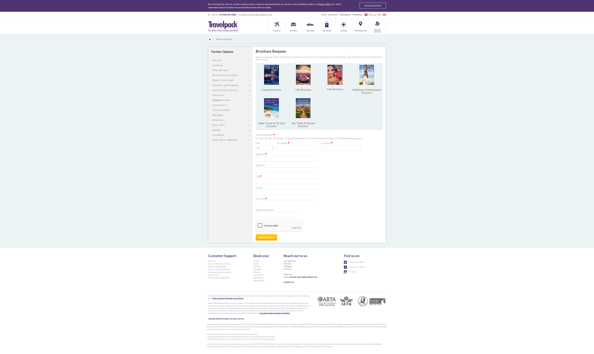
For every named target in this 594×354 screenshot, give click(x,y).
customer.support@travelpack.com (255, 14)
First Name (282, 143)
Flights (256, 261)
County (259, 187)
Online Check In (219, 105)
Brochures (332, 15)
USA (270, 138)
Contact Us (217, 65)
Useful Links (217, 95)
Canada (279, 138)
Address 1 (260, 154)
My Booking (357, 15)
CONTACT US (289, 282)
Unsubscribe (218, 135)
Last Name (326, 143)
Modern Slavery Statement (224, 140)
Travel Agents (344, 15)
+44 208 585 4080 (227, 14)
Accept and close (373, 5)
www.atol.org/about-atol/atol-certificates (275, 313)
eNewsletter (218, 115)
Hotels (256, 264)
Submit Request (266, 237)
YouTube (352, 272)
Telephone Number (264, 210)
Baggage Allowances (221, 100)
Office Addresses (220, 70)
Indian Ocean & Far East (323, 138)
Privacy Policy (324, 4)
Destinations (258, 278)
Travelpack (223, 26)
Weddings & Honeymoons (350, 138)
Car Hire (256, 267)
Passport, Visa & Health (223, 80)
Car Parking (258, 275)
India (261, 138)
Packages (257, 269)
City (257, 176)
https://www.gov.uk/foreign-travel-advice (228, 298)
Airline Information (221, 110)
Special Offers (259, 280)
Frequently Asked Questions (225, 85)
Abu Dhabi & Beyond (297, 138)
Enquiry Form (218, 125)
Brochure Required (264, 135)
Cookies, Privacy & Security (224, 90)
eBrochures (217, 120)
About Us (216, 60)
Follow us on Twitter (357, 262)
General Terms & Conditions (225, 75)
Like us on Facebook (357, 267)
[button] (343, 26)
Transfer (256, 272)
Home (323, 15)
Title (258, 143)
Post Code (260, 199)
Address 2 (260, 165)
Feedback (216, 130)
